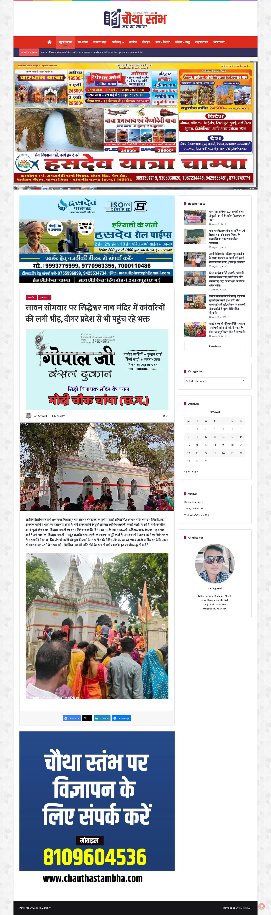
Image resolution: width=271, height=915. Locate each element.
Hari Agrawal (40, 416)
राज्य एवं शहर (99, 42)
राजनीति (133, 42)
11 (215, 437)
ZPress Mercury (42, 908)
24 (206, 453)
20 (232, 445)
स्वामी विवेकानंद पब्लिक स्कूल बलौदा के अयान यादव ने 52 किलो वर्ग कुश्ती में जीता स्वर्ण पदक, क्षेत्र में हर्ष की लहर (92, 52)
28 (241, 453)
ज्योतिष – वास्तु (182, 42)
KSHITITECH (245, 908)
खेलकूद (146, 42)
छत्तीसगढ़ (116, 42)
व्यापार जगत (219, 42)
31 (206, 461)
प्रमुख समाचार (65, 42)
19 (223, 445)
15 (188, 445)
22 (188, 453)
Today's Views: (192, 508)
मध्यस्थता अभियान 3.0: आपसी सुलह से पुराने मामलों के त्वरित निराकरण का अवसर (227, 215)
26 (223, 453)
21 (241, 445)
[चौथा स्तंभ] (135, 18)
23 (197, 453)
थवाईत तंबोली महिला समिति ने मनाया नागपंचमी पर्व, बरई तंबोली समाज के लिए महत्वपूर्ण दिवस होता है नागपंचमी (227, 327)
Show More (215, 346)
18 (214, 445)
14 (241, 437)
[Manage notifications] (262, 906)
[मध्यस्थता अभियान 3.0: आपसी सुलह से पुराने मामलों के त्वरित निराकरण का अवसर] (195, 217)
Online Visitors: (193, 502)
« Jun (187, 471)
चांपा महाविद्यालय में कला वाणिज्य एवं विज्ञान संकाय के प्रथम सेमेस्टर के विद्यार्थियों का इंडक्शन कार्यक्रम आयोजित (227, 237)
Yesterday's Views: (194, 515)
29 (188, 461)
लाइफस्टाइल (201, 42)
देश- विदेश (83, 42)
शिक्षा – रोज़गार (163, 42)
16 (197, 445)
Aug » (194, 471)
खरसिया (31, 297)
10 (206, 437)
